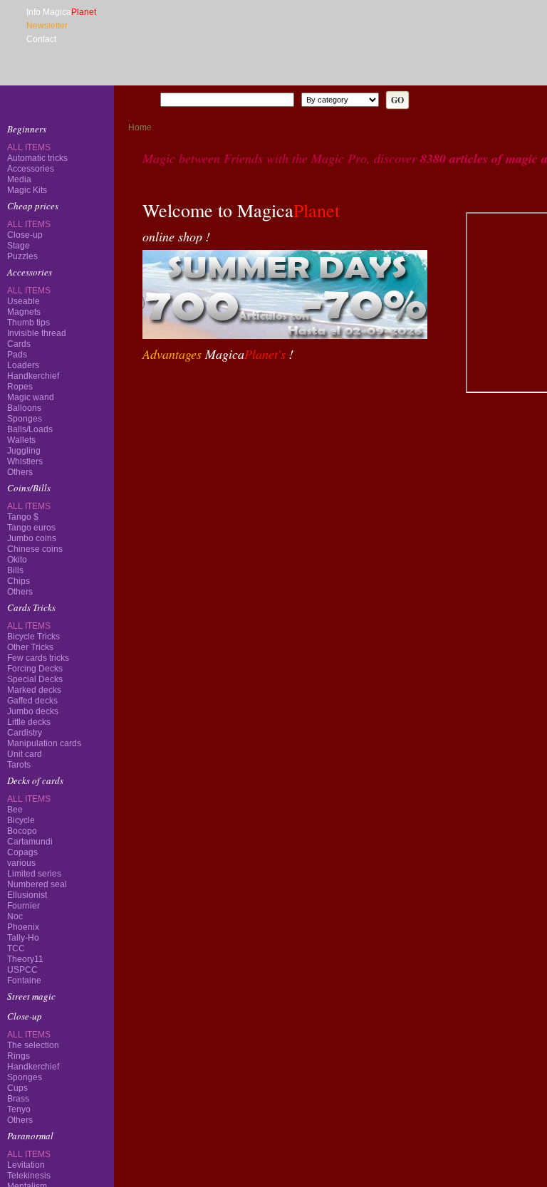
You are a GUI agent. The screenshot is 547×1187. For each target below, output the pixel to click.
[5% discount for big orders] (319, 394)
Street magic (31, 294)
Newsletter (47, 26)
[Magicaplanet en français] (131, 75)
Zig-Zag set (57, 699)
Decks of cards (35, 274)
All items (29, 167)
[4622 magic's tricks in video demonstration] (57, 99)
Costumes (25, 494)
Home (140, 127)
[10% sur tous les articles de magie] (170, 394)
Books (19, 454)
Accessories (29, 215)
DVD (16, 434)
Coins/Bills (29, 235)
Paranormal (30, 334)
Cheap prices (32, 148)
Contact (41, 39)
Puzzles (22, 199)
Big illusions (31, 414)
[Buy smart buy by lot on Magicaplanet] (57, 609)
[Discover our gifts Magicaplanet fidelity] (57, 567)
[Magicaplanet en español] (147, 75)
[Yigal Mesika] (57, 762)
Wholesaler (29, 535)
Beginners (26, 128)
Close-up (25, 178)
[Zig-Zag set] (57, 685)
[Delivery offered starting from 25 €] (394, 394)
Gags (17, 474)
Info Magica (61, 12)
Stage (18, 189)
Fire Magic (29, 374)
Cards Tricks (31, 255)
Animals (22, 394)
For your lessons (39, 514)
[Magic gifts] (245, 394)
